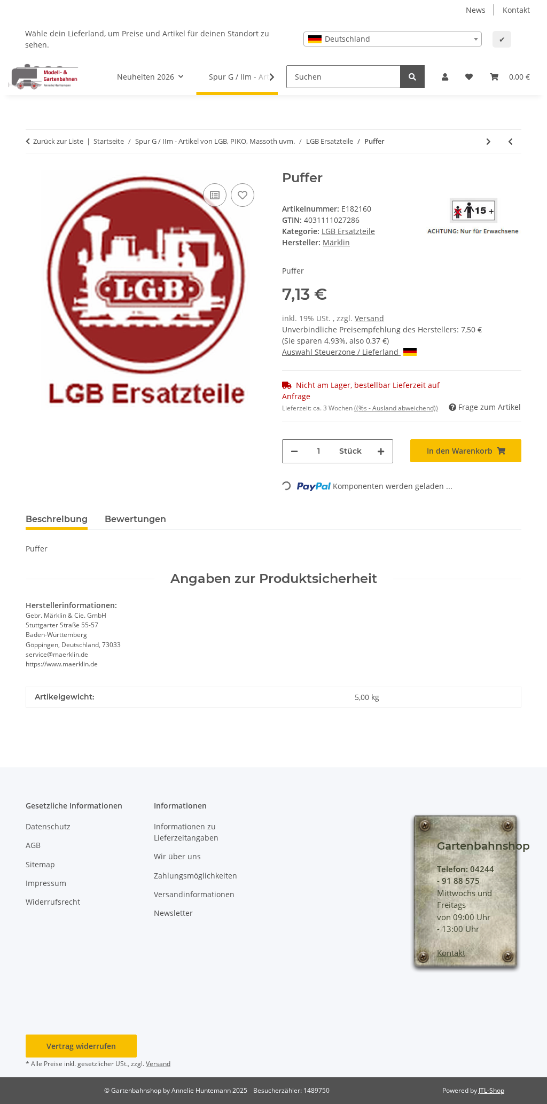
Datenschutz (48, 826)
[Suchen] (412, 76)
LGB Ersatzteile (348, 231)
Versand (369, 318)
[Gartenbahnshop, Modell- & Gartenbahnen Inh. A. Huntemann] (44, 76)
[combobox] (392, 39)
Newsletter (173, 913)
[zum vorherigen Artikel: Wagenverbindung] (510, 141)
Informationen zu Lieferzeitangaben (186, 832)
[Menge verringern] (294, 451)
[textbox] (392, 39)
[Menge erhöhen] (381, 451)
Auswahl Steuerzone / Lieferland (341, 352)
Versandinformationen (194, 894)
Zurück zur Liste (58, 141)
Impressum (46, 883)
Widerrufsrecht (53, 902)
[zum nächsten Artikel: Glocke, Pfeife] (488, 141)
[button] (445, 76)
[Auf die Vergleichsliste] (214, 195)
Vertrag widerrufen (81, 1046)
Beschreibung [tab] (57, 519)
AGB (33, 845)
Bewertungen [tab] (135, 519)
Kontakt (516, 10)
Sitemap (40, 864)
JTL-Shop (491, 1090)
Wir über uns (177, 856)
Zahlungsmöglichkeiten (195, 875)
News (476, 10)
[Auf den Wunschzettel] (242, 195)
